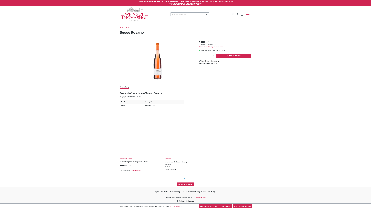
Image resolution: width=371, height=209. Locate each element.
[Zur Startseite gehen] (134, 14)
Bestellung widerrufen (185, 184)
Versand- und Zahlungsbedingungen (176, 162)
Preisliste (168, 164)
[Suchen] (207, 14)
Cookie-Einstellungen (208, 192)
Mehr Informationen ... (176, 206)
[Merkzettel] (233, 14)
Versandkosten (201, 197)
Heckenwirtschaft (170, 169)
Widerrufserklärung (193, 192)
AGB (183, 192)
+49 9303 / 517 (125, 165)
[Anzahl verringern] (201, 56)
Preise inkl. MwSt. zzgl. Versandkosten (211, 47)
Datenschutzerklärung (172, 192)
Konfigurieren (226, 206)
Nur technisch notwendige (209, 206)
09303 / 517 (196, 4)
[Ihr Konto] (237, 14)
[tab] (124, 87)
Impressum (159, 192)
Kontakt (167, 167)
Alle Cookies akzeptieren (242, 206)
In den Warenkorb (234, 56)
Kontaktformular (136, 171)
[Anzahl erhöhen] (214, 56)
